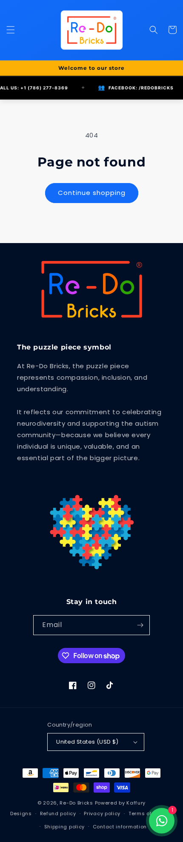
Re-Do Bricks (76, 802)
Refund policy (58, 813)
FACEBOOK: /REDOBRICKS (126, 87)
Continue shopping (92, 192)
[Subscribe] (140, 625)
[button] (10, 29)
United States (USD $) (87, 742)
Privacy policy (102, 813)
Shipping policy (64, 826)
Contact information (120, 826)
